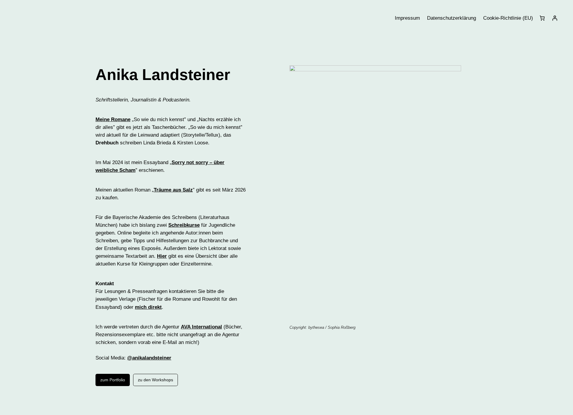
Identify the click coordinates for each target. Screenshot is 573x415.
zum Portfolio (112, 379)
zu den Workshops (155, 379)
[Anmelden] (555, 18)
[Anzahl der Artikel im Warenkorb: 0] (542, 18)
